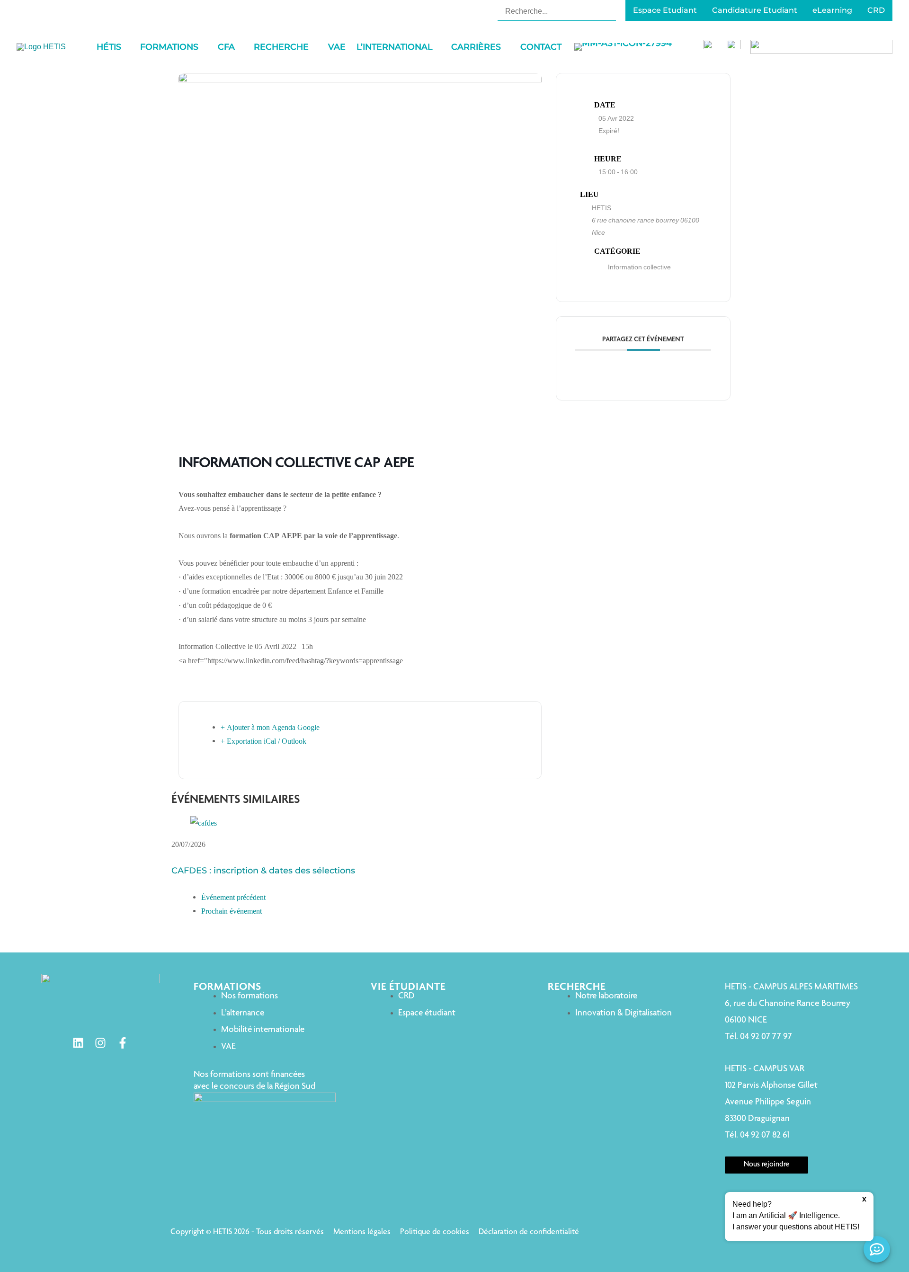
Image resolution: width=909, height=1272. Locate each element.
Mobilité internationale (262, 1029)
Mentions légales (362, 1232)
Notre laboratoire (606, 996)
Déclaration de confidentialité (529, 1232)
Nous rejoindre (766, 1165)
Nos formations (249, 996)
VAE (228, 1046)
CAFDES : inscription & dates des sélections (263, 870)
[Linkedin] (78, 1043)
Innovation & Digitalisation (623, 1013)
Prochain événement (231, 911)
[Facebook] (122, 1043)
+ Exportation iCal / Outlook (263, 741)
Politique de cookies (434, 1232)
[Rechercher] (610, 11)
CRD (406, 996)
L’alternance (242, 1013)
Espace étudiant (426, 1013)
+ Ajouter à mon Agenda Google (270, 727)
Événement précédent (233, 897)
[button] (125, 47)
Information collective (639, 267)
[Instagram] (100, 1043)
